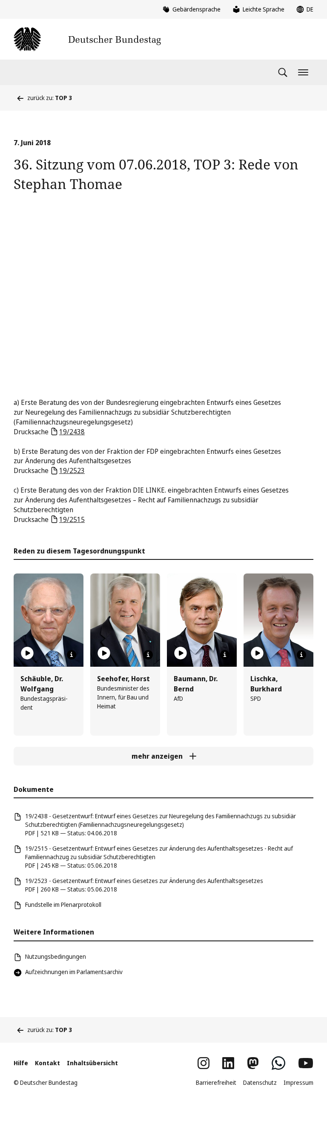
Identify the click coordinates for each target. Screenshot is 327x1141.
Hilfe (21, 1063)
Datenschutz (260, 1082)
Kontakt (47, 1063)
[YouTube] (305, 1063)
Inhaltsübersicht (92, 1063)
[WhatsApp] (278, 1063)
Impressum (298, 1082)
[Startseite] (87, 39)
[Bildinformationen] (71, 655)
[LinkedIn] (228, 1063)
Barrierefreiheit (216, 1082)
